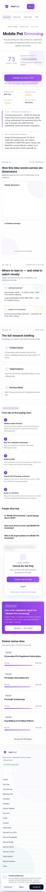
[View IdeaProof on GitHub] (10, 770)
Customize (8, 887)
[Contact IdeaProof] (15, 770)
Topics (5, 866)
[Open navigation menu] (41, 6)
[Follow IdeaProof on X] (5, 770)
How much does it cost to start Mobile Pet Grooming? (21, 527)
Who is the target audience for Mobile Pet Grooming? (21, 537)
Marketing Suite (8, 794)
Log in (23, 586)
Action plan (28, 17)
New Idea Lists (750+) (10, 832)
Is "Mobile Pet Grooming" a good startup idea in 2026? (21, 517)
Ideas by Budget (8, 842)
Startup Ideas (17, 12)
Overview (6, 17)
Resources (6, 813)
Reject (21, 887)
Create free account (23, 579)
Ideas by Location (8, 852)
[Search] (37, 6)
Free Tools (6, 784)
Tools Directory (7, 789)
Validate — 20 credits (23, 628)
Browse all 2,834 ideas (22, 739)
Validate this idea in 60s (23, 78)
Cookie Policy (35, 882)
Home (9, 12)
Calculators (6, 799)
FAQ (36, 17)
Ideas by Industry (8, 847)
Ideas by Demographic (10, 837)
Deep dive (17, 17)
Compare (6, 823)
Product (5, 779)
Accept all (36, 887)
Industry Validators (9, 808)
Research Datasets (9, 861)
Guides (5, 818)
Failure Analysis (8, 856)
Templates (6, 804)
